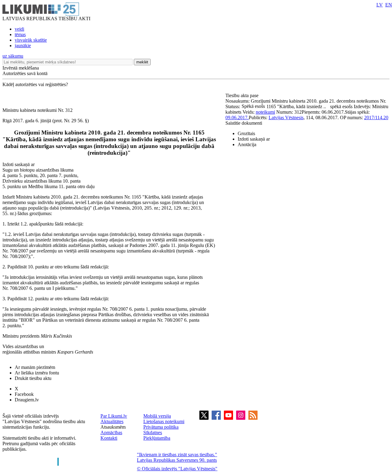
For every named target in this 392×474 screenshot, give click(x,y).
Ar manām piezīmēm (35, 367)
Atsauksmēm (113, 427)
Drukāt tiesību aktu (33, 378)
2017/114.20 (376, 117)
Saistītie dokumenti (243, 123)
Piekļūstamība (156, 438)
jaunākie (23, 45)
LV (379, 4)
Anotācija (247, 144)
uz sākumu (12, 56)
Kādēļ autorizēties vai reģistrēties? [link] (35, 84)
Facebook (24, 394)
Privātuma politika (161, 427)
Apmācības (111, 432)
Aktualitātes (111, 421)
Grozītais (246, 133)
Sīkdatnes (152, 432)
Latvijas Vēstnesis (286, 117)
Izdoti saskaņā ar (254, 139)
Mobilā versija (157, 416)
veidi (19, 29)
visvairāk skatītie (31, 40)
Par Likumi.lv (113, 416)
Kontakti (108, 438)
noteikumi (265, 112)
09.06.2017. (237, 117)
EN (388, 4)
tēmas (20, 34)
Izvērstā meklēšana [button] (20, 67)
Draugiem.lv (27, 399)
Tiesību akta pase (242, 95)
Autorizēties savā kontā (24, 73)
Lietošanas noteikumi (163, 421)
